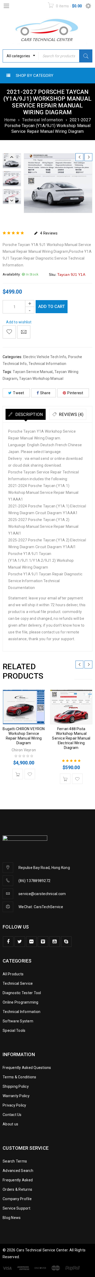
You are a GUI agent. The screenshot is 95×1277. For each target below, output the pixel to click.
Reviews (49, 233)
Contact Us (12, 1115)
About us (10, 1124)
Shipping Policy (16, 1086)
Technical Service (18, 983)
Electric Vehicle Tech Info (44, 357)
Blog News (12, 1218)
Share (45, 393)
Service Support (16, 1208)
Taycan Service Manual (33, 372)
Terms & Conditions (19, 1077)
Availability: (12, 274)
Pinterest (75, 393)
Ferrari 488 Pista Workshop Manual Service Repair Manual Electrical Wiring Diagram (71, 738)
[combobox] (21, 55)
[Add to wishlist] (9, 332)
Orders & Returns (17, 1189)
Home (10, 119)
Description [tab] (28, 414)
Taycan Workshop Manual (41, 378)
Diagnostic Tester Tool (22, 993)
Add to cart (51, 306)
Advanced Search (18, 1171)
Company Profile (17, 1199)
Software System (18, 1021)
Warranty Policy (16, 1096)
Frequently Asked (18, 1180)
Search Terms (15, 1161)
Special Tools (14, 1030)
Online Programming (21, 1002)
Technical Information (42, 119)
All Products (13, 974)
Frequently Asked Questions (27, 1068)
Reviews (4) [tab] (70, 414)
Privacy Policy (14, 1105)
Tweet (18, 393)
